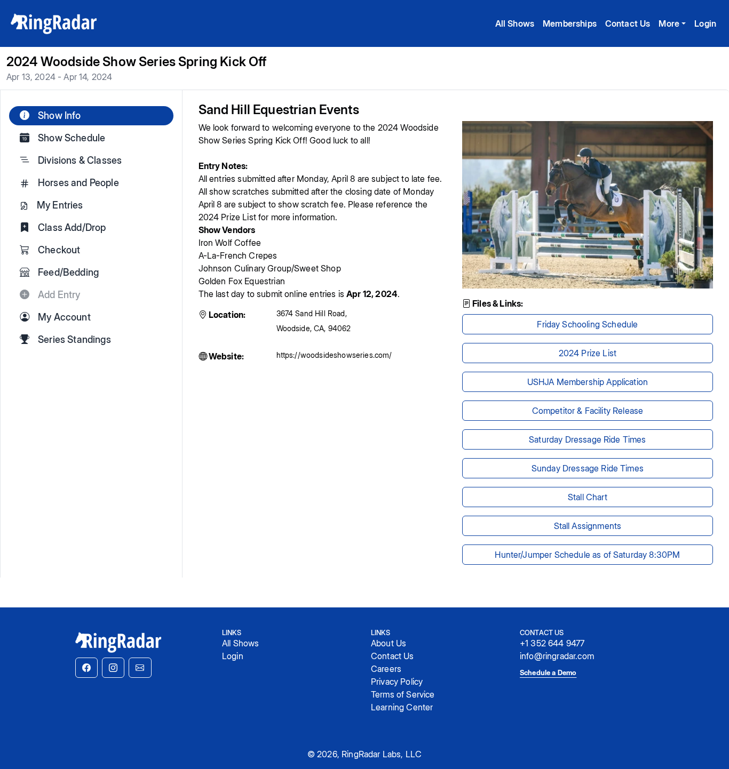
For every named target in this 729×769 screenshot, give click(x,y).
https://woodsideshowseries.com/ (334, 354)
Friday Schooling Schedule (587, 324)
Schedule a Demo (548, 672)
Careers (386, 668)
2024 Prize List (587, 353)
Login (705, 23)
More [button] (669, 23)
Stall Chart (587, 497)
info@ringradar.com (557, 656)
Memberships (570, 23)
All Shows (514, 23)
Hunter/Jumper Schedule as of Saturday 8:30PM (587, 554)
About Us (388, 643)
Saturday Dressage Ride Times (587, 439)
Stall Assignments (588, 525)
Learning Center (402, 707)
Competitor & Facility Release (588, 410)
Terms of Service (403, 694)
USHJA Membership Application (587, 382)
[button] (86, 668)
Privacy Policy (397, 681)
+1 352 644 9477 (552, 643)
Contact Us (628, 23)
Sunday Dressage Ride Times (588, 468)
